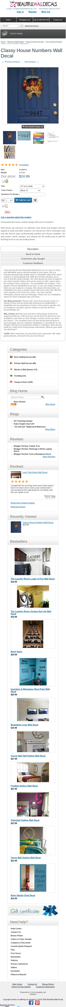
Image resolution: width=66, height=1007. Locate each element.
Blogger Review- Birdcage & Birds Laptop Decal (33, 450)
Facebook (15, 971)
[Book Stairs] (33, 647)
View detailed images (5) (33, 127)
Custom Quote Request (21, 946)
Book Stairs (16, 651)
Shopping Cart (24, 20)
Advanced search (31, 26)
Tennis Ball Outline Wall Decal (26, 857)
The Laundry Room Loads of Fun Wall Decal (33, 579)
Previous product (11, 62)
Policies (14, 960)
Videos (14, 967)
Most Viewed (19, 402)
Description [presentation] (33, 249)
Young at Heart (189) (23, 382)
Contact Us (16, 932)
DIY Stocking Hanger (23, 421)
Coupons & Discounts (21, 943)
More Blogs (50, 429)
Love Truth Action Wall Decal (34, 472)
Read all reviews (18, 507)
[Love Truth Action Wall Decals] (16, 477)
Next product (32, 62)
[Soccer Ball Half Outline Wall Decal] (33, 751)
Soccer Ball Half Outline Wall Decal (28, 756)
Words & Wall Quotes (15, 42)
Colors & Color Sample (21, 939)
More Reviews (49, 457)
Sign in (20, 12)
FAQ (13, 950)
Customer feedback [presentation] (33, 263)
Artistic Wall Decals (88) (25, 363)
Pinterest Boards (18, 974)
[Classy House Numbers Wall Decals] (16, 532)
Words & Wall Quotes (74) (25, 369)
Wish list (45, 12)
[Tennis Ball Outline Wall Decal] (33, 853)
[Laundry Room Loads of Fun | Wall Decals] (33, 574)
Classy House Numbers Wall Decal (38, 522)
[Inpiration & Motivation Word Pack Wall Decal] (33, 684)
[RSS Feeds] (13, 405)
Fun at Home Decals (54, 42)
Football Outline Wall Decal (24, 786)
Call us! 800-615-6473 (41, 20)
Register (33, 12)
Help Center (16, 928)
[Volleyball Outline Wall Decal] (33, 816)
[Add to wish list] (35, 200)
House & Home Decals (35, 42)
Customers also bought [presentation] (33, 258)
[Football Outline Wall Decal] (33, 781)
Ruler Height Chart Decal (23, 895)
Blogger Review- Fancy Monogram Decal (32, 454)
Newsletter (16, 957)
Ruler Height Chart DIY (24, 424)
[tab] (33, 249)
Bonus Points (17, 936)
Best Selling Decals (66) (25, 357)
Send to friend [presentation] (33, 254)
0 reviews (24, 165)
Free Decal (16, 953)
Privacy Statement (19, 964)
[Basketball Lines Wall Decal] (33, 720)
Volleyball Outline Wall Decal (25, 820)
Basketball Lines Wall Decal (24, 725)
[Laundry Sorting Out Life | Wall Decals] (33, 607)
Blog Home (50, 404)
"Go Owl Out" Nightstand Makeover (30, 427)
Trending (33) (20, 376)
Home (3, 42)
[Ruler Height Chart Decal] (33, 891)
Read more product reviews (23, 503)
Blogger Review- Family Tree (27, 446)
